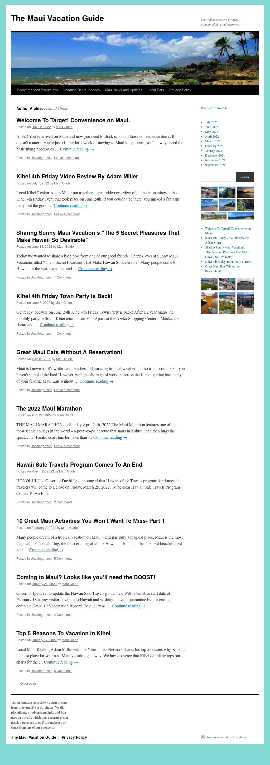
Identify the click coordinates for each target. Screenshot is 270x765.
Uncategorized (41, 157)
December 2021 (215, 155)
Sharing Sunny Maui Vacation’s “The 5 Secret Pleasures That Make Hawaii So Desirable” (98, 235)
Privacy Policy (180, 89)
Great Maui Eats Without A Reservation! (69, 352)
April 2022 (212, 136)
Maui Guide (58, 108)
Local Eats (156, 89)
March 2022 (212, 141)
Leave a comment (67, 157)
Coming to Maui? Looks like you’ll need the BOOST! (85, 577)
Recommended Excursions (37, 89)
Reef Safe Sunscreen (214, 108)
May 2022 (211, 131)
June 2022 (211, 127)
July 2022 (211, 122)
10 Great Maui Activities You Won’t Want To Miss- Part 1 (90, 520)
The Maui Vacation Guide (57, 17)
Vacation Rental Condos (81, 89)
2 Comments (63, 502)
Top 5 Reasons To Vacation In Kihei (63, 633)
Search (244, 177)
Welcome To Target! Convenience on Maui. (73, 120)
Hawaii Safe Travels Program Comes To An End (79, 464)
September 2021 (215, 165)
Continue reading (77, 149)
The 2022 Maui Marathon (49, 408)
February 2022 (214, 146)
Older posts (26, 683)
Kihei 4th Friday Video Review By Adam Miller (77, 176)
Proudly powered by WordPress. (226, 737)
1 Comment (62, 277)
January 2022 (213, 150)
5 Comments (63, 558)
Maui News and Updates (123, 89)
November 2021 (215, 160)
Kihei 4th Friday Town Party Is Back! (64, 296)
